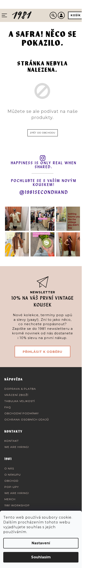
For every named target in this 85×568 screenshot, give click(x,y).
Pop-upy (11, 487)
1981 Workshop (17, 505)
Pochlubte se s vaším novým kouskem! (43, 183)
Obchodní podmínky (21, 413)
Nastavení (41, 543)
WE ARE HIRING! (16, 447)
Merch (9, 499)
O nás (9, 468)
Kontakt (11, 440)
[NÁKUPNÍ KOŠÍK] (75, 15)
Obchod (11, 480)
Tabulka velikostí (19, 401)
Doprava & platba (20, 388)
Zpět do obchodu (42, 132)
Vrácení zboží (16, 395)
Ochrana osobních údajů (26, 419)
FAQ (7, 407)
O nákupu (12, 474)
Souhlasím (41, 557)
